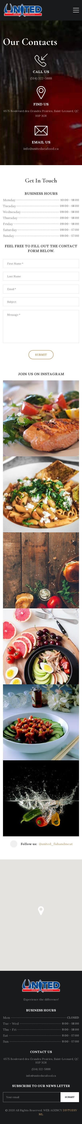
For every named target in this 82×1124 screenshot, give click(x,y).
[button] (41, 911)
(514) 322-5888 (41, 78)
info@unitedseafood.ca (41, 149)
